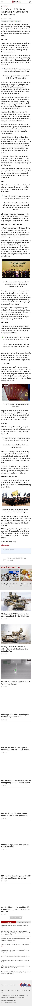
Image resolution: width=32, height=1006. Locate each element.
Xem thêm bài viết (16, 917)
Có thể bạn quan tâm (10, 567)
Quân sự (4, 619)
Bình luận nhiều (23, 922)
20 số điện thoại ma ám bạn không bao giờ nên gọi (15, 956)
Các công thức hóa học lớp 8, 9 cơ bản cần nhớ (14, 944)
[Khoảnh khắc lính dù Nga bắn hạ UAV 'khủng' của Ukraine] (16, 669)
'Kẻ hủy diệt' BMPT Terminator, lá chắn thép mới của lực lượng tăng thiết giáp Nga (14, 649)
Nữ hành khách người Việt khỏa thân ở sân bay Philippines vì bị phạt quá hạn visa (15, 909)
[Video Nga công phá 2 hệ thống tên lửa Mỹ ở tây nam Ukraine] (16, 702)
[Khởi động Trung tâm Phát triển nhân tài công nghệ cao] (10, 575)
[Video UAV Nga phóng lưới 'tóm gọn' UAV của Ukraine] (16, 832)
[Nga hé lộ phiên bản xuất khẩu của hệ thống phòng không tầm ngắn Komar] (16, 768)
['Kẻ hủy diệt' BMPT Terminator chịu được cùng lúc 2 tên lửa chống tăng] (16, 601)
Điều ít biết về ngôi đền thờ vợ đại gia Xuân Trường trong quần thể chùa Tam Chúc (15, 966)
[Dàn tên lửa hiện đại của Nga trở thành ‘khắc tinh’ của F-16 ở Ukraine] (16, 735)
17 (15, 940)
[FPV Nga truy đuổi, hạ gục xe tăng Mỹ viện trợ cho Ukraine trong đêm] (16, 863)
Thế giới (5, 6)
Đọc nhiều (8, 922)
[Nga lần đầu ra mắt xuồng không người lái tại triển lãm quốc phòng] (16, 801)
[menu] (2, 1)
